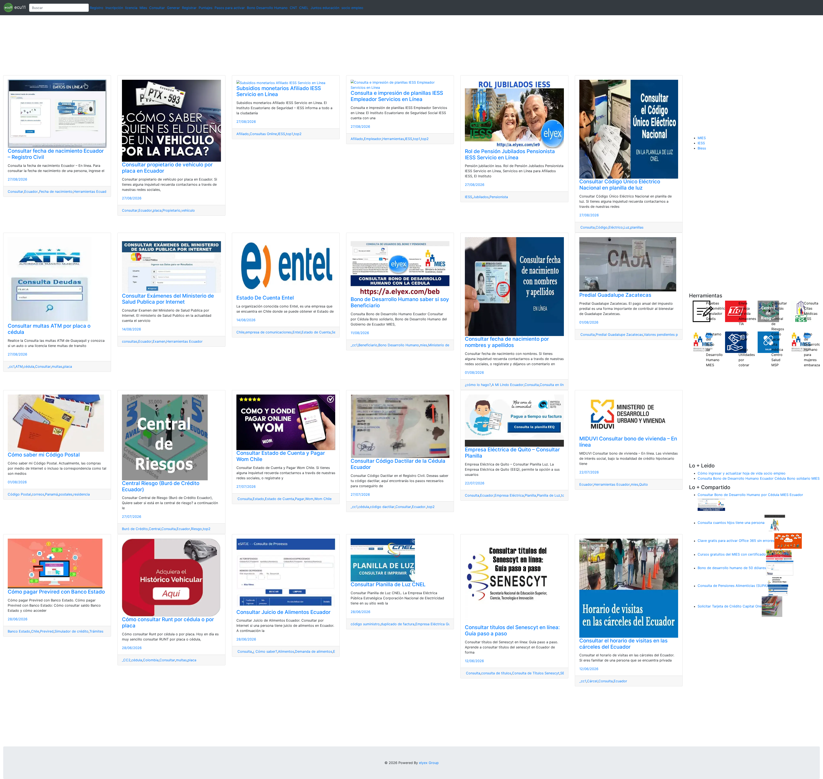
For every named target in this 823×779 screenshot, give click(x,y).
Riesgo (196, 529)
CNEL (303, 8)
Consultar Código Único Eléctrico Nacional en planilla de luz (619, 184)
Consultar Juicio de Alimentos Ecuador (283, 612)
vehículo (188, 210)
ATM (19, 366)
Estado (258, 499)
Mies (143, 8)
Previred (47, 631)
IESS (281, 134)
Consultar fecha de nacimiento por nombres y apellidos (507, 342)
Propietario (171, 210)
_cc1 (11, 366)
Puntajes (205, 8)
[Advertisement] (128, 45)
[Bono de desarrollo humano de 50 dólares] (779, 568)
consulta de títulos (496, 673)
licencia (131, 8)
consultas (129, 341)
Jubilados (481, 197)
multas (57, 366)
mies (423, 345)
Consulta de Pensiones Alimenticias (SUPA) (733, 586)
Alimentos (286, 651)
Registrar (189, 8)
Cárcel (592, 681)
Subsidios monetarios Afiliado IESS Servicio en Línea (278, 91)
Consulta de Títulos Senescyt (535, 673)
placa (157, 210)
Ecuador (145, 210)
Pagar (299, 499)
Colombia (151, 660)
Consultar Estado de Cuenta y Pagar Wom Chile (280, 456)
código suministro (365, 624)
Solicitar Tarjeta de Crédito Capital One (730, 606)
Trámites (96, 631)
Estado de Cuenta (316, 332)
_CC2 (126, 660)
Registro (96, 8)
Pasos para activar (230, 8)
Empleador (372, 139)
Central (155, 529)
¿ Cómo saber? (265, 651)
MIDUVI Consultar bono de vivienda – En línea (628, 441)
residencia (81, 494)
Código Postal (19, 494)
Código (602, 227)
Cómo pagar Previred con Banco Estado (56, 592)
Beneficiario (367, 345)
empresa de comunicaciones (268, 332)
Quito (643, 484)
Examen (159, 341)
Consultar (157, 8)
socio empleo (352, 8)
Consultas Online (263, 134)
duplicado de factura (398, 624)
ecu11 (19, 7)
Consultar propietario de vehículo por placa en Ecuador (167, 167)
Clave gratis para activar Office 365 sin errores (736, 541)
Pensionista (499, 197)
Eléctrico (615, 227)
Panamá (51, 494)
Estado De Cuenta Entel (265, 298)
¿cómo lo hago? (478, 385)
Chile (240, 332)
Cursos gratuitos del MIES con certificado (732, 554)
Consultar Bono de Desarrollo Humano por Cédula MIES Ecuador (750, 495)
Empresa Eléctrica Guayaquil (438, 624)
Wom (309, 499)
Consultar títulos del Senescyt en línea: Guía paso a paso (512, 630)
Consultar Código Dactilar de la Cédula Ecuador (398, 464)
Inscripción (114, 8)
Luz (626, 227)
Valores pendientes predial (665, 334)
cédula (29, 366)
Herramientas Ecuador (92, 191)
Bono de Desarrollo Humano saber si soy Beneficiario (400, 302)
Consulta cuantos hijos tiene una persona (731, 523)
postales (65, 494)
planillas (636, 227)
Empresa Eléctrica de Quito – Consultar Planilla (512, 452)
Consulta (587, 227)
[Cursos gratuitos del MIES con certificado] (779, 554)
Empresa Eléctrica (509, 495)
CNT (293, 8)
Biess (702, 148)
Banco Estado (19, 631)
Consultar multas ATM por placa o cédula (49, 329)
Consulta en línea (554, 385)
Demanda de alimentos (313, 651)
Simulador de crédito (71, 631)
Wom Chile (323, 499)
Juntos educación (325, 8)
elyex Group (429, 763)
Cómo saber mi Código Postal (44, 455)
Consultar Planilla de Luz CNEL (388, 584)
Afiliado (242, 134)
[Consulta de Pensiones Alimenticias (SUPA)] (778, 586)
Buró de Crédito (135, 529)
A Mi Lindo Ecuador (508, 385)
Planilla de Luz (548, 495)
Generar (173, 8)
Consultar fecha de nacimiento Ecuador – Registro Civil (56, 154)
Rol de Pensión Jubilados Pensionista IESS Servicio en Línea (510, 154)
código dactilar (382, 507)
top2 (298, 134)
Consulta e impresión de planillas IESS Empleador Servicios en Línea (397, 96)
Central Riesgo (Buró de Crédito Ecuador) (160, 486)
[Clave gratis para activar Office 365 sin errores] (788, 541)
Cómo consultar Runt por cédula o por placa (168, 622)
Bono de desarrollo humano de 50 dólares (732, 568)
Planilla (530, 495)
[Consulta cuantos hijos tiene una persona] (774, 523)
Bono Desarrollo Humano (267, 8)
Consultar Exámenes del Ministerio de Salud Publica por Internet (168, 299)
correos (38, 494)
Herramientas (393, 139)
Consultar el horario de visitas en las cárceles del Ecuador (623, 643)
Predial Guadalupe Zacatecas (615, 295)
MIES (702, 138)
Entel (297, 332)
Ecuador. (31, 191)
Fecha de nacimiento (56, 191)
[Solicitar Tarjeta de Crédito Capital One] (772, 606)
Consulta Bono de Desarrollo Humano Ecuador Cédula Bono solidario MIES (759, 478)
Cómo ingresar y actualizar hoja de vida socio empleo (741, 473)
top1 (289, 134)
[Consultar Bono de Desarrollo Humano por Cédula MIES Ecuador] (711, 505)
